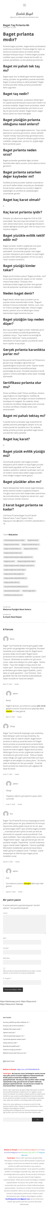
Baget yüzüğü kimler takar (26, 561)
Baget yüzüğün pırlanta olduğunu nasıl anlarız (19, 565)
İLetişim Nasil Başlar (12, 617)
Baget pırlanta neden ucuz (12, 553)
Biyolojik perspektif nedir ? (11, 1046)
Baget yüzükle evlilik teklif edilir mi (15, 578)
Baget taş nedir (9, 561)
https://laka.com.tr (7, 1004)
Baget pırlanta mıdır (30, 549)
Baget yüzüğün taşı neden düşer (14, 570)
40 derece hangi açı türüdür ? (12, 1050)
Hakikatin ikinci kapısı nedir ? (12, 1029)
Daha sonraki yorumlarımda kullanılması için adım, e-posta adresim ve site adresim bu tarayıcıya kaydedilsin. (22, 972)
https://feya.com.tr (28, 1001)
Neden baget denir (29, 591)
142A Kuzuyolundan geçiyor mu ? (13, 1036)
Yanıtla (16, 684)
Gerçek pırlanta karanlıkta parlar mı (15, 587)
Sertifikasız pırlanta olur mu (13, 595)
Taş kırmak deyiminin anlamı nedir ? (14, 1039)
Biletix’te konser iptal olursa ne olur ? (15, 1053)
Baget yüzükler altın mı (11, 582)
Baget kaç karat (33, 540)
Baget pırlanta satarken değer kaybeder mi (18, 557)
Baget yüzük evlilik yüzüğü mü (13, 574)
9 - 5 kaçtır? (7, 978)
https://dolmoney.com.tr (10, 1001)
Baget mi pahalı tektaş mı (12, 549)
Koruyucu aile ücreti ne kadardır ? (13, 1026)
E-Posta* (6, 948)
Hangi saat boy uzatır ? (10, 1043)
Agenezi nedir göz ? (9, 1032)
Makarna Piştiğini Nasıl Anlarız (17, 609)
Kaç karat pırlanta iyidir (11, 591)
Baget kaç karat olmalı (11, 544)
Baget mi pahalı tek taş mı (30, 544)
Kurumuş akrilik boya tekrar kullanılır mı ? (16, 1022)
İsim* (4, 938)
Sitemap (19, 1004)
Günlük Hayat (24, 14)
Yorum (5, 913)
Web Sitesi (6, 958)
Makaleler (13, 534)
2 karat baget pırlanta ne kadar (14, 540)
